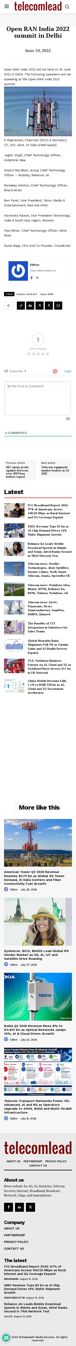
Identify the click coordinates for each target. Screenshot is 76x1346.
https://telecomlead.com (43, 270)
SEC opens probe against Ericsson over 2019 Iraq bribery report (17, 472)
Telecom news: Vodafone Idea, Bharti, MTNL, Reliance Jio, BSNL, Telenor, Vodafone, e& (49, 589)
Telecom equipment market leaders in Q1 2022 (55, 470)
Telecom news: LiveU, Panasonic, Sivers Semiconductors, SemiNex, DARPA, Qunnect (46, 608)
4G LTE (8, 1316)
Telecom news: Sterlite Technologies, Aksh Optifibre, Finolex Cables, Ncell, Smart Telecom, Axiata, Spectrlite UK (49, 570)
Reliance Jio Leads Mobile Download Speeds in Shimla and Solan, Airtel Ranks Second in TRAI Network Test (50, 550)
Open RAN (46, 294)
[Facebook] (31, 276)
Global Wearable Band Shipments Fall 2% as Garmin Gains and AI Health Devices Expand (48, 647)
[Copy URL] (21, 306)
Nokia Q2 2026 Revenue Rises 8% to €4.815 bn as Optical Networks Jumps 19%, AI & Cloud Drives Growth (35, 1030)
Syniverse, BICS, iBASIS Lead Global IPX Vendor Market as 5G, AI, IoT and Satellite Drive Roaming (36, 955)
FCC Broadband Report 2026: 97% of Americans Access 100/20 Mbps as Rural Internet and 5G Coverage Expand (49, 511)
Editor (35, 265)
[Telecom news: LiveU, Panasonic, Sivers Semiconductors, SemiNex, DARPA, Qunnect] (14, 607)
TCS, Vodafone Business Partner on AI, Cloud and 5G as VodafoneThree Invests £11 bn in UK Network (49, 667)
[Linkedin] (30, 306)
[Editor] (18, 271)
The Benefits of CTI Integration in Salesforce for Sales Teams (47, 627)
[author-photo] (6, 889)
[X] (37, 276)
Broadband (11, 1279)
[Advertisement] (38, 739)
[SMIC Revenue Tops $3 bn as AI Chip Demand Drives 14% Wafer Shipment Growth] (14, 530)
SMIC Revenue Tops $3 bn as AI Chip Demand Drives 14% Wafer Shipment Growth (48, 530)
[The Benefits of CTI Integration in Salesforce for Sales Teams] (14, 627)
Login (67, 371)
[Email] (58, 306)
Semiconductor (14, 1297)
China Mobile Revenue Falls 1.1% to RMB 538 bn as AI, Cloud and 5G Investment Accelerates (47, 687)
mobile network (27, 294)
